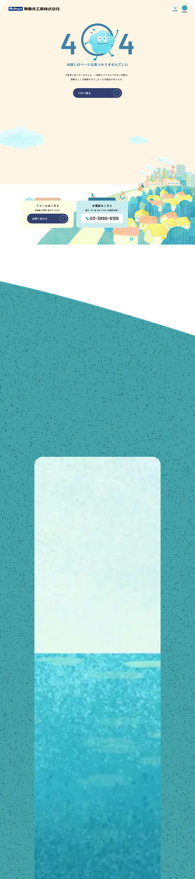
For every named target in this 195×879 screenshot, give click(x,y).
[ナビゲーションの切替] (184, 8)
